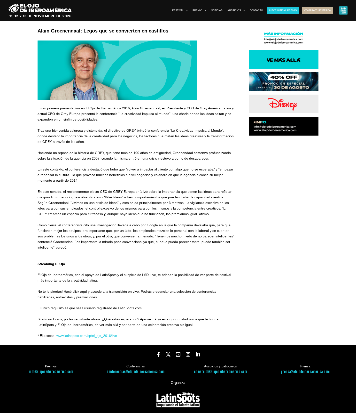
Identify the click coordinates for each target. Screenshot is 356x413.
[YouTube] (178, 354)
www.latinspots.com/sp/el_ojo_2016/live (86, 336)
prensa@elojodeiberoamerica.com (305, 372)
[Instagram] (188, 354)
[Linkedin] (198, 354)
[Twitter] (168, 354)
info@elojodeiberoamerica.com (51, 372)
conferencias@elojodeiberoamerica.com (135, 372)
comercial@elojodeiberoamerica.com (220, 372)
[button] (186, 10)
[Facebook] (158, 354)
